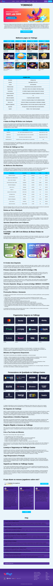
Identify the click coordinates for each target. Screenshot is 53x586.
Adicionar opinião (44, 483)
